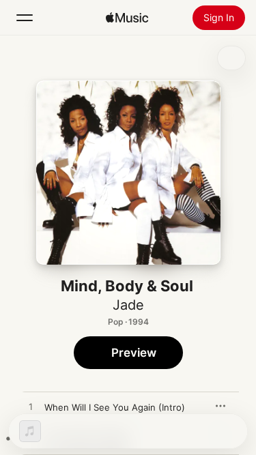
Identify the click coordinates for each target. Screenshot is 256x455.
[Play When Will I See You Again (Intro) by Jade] (30, 407)
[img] (127, 18)
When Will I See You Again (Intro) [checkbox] (114, 407)
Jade (128, 305)
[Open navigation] (25, 18)
